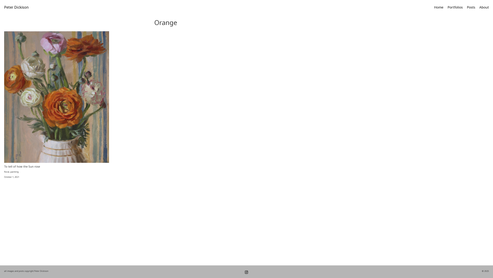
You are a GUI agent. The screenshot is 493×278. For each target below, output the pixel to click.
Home (438, 7)
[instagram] (246, 272)
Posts (471, 7)
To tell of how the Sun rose (17, 32)
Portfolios (455, 7)
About (484, 7)
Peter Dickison (16, 7)
